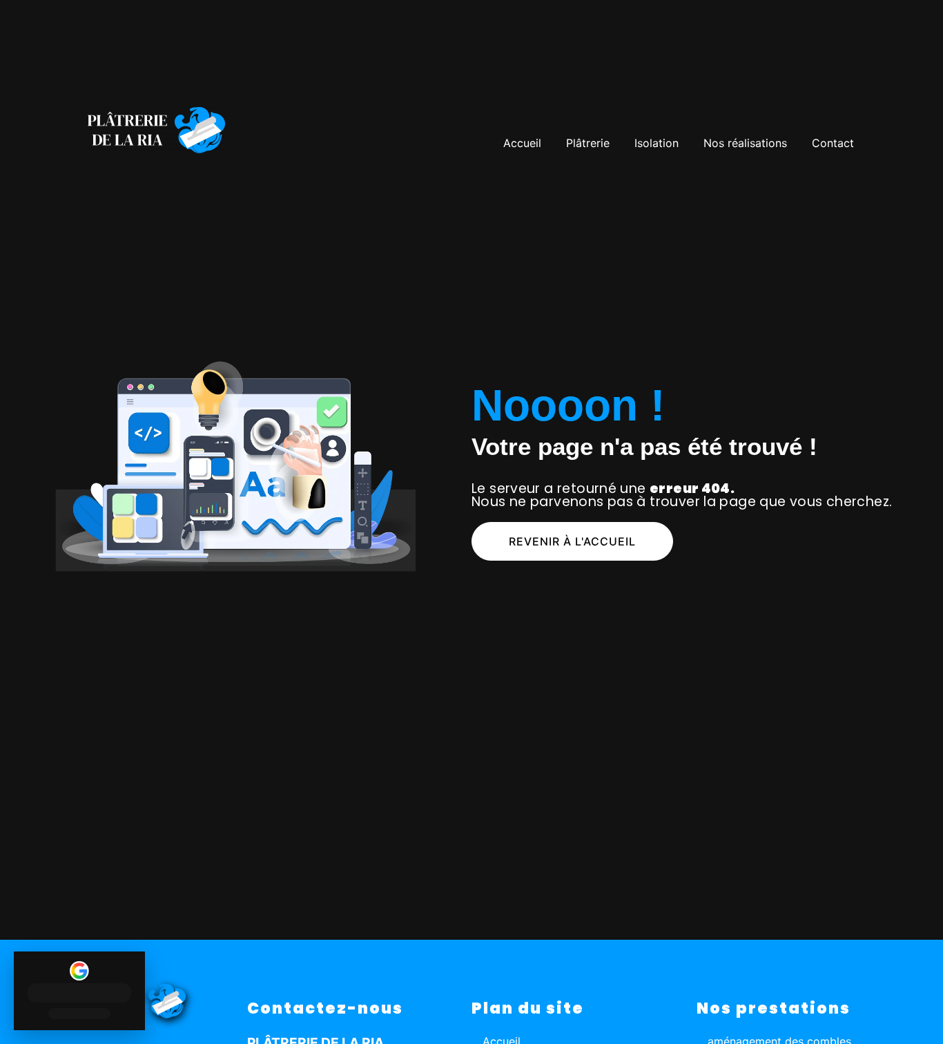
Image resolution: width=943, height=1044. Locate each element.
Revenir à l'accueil (572, 541)
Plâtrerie (588, 143)
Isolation (656, 143)
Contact (833, 143)
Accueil (522, 143)
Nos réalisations (745, 143)
